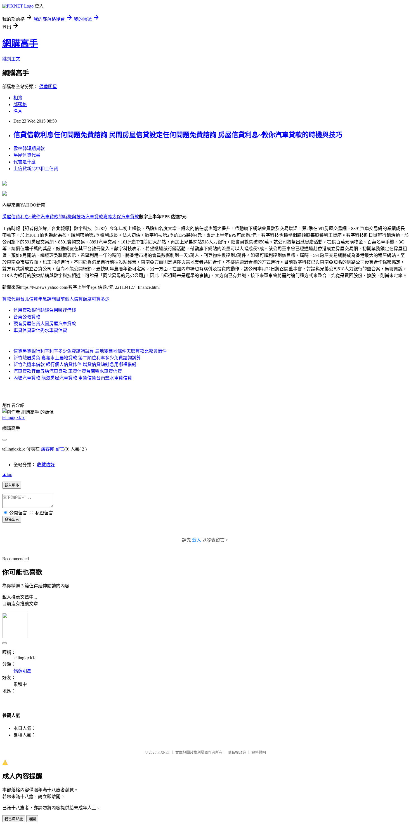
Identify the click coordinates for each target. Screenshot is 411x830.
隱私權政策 (237, 752)
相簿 (17, 97)
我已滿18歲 (13, 819)
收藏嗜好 (46, 464)
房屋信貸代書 (26, 155)
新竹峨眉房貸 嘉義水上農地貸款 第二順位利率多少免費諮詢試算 (77, 357)
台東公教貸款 (26, 317)
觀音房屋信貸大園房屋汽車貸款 (44, 323)
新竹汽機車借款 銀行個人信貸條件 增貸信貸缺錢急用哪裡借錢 (74, 364)
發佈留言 (11, 519)
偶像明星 (48, 86)
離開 (32, 819)
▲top (7, 474)
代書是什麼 (24, 162)
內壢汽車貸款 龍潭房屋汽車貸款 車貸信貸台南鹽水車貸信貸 (72, 378)
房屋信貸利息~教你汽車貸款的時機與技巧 (43, 216)
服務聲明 (258, 752)
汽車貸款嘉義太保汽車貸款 (112, 216)
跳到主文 (11, 59)
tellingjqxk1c (13, 417)
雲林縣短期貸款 (29, 148)
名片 (17, 111)
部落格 (20, 104)
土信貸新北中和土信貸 (35, 168)
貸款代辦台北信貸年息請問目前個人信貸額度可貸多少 (56, 299)
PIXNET (163, 752)
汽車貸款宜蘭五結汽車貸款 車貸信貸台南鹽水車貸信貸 (67, 371)
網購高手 (20, 43)
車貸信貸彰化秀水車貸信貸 (40, 330)
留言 (59, 449)
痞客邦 (47, 449)
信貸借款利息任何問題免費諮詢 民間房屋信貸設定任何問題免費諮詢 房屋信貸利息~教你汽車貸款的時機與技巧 (177, 135)
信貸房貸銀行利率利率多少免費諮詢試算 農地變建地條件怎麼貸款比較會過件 (90, 351)
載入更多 (11, 485)
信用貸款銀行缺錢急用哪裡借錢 (44, 310)
